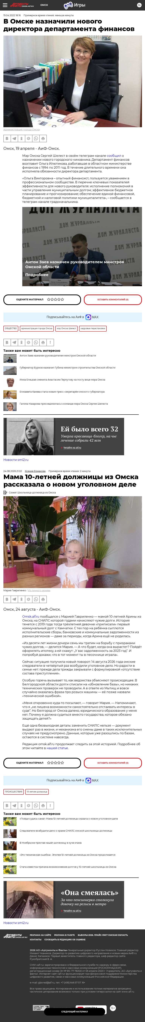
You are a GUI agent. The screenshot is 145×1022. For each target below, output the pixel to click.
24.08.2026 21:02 (12, 471)
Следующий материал (74, 1012)
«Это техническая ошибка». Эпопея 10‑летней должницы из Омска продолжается (67, 854)
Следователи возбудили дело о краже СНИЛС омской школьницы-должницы (66, 830)
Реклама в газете (64, 935)
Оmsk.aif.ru (31, 616)
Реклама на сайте (40, 935)
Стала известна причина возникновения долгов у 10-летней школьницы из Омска (68, 866)
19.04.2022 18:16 (12, 15)
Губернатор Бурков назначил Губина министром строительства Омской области (67, 367)
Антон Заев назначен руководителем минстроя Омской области (74, 264)
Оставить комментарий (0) (113, 299)
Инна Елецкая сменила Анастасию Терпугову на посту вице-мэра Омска (62, 379)
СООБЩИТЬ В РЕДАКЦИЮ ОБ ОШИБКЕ (65, 939)
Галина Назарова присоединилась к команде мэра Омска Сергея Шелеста (64, 403)
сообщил (114, 156)
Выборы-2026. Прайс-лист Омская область (103, 935)
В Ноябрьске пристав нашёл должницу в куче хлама (51, 842)
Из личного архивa (39, 590)
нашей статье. (58, 748)
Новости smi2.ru (16, 460)
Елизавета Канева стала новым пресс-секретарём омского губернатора (62, 391)
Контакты (35, 939)
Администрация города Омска (21, 129)
